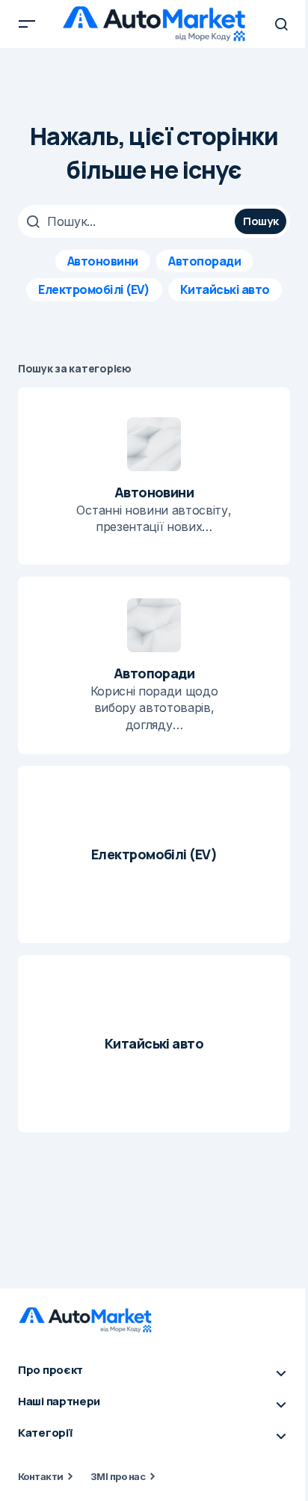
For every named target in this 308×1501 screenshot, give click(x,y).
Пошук (261, 221)
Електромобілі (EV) (94, 289)
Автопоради (204, 261)
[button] (27, 24)
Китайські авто (225, 289)
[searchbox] (128, 221)
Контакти (41, 1476)
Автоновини (102, 261)
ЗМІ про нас (117, 1476)
